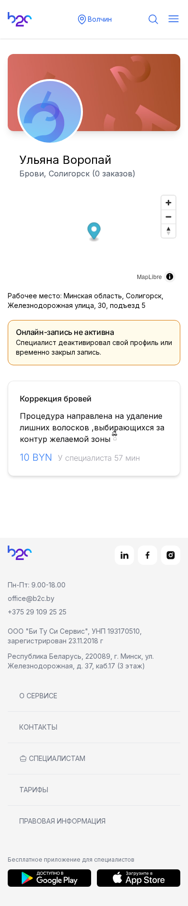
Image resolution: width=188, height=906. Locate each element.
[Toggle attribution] (169, 276)
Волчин (100, 19)
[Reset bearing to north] (168, 231)
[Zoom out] (168, 217)
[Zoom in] (168, 203)
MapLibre (149, 276)
